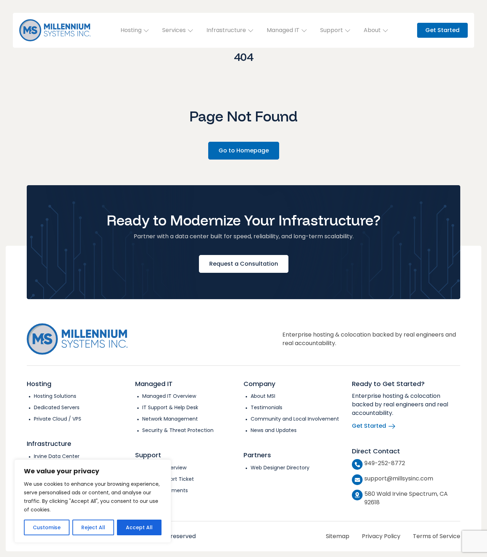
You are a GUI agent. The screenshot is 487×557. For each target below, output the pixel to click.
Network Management (170, 418)
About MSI (263, 396)
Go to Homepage (244, 150)
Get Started (442, 30)
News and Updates (274, 430)
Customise (47, 527)
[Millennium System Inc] (55, 30)
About (372, 30)
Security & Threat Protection (178, 430)
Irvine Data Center (57, 456)
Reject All (93, 527)
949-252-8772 (384, 463)
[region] (92, 501)
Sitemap (337, 536)
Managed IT (283, 30)
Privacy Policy (381, 536)
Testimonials (266, 407)
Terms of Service (436, 536)
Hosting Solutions (55, 396)
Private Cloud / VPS (57, 418)
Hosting (131, 30)
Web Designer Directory (280, 467)
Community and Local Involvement (295, 418)
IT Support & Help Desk (170, 407)
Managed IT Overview (169, 396)
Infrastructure (226, 30)
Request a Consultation (243, 264)
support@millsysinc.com (398, 478)
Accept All (139, 527)
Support (331, 30)
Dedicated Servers (57, 407)
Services (174, 30)
